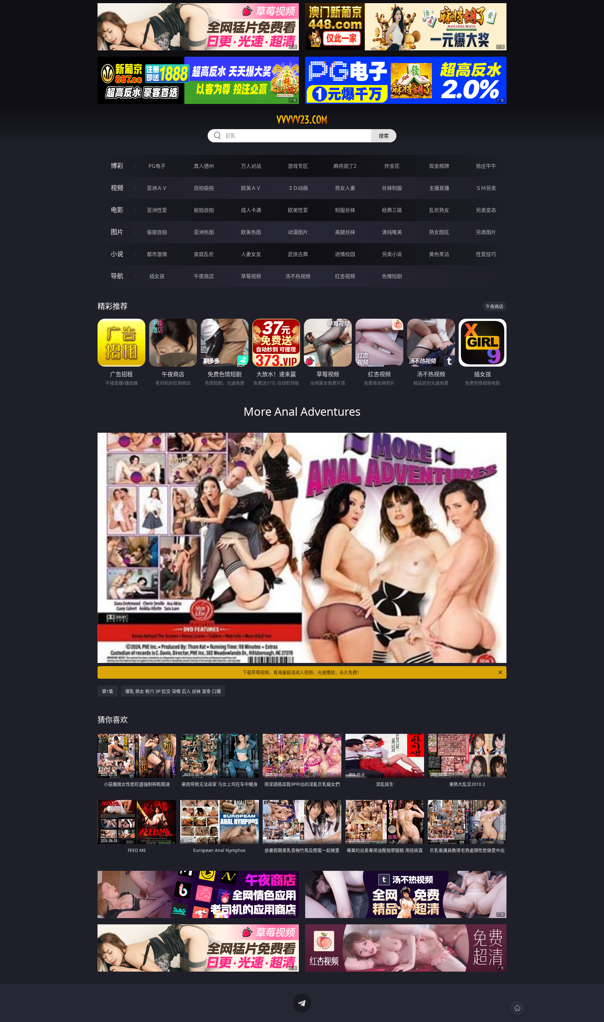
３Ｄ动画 (298, 188)
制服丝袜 (345, 210)
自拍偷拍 (204, 188)
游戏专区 (298, 166)
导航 (117, 276)
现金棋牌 (439, 166)
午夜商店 (204, 276)
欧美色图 (251, 232)
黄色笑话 (439, 254)
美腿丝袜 (345, 232)
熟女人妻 (345, 188)
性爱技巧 (486, 254)
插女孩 (157, 276)
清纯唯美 (392, 232)
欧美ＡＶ (251, 188)
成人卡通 (251, 210)
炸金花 (392, 166)
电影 (117, 210)
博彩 (117, 166)
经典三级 (392, 210)
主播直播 (439, 188)
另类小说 (392, 254)
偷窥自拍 (157, 232)
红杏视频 (345, 276)
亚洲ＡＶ (157, 188)
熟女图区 (439, 232)
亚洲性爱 (157, 210)
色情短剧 (392, 276)
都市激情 (157, 254)
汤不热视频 (297, 276)
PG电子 (156, 166)
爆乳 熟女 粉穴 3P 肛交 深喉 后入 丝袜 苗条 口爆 (173, 691)
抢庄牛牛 (486, 166)
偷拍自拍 (204, 210)
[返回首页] (517, 1008)
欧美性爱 (298, 210)
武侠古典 (298, 254)
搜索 (384, 135)
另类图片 (486, 232)
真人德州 (204, 166)
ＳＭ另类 (486, 188)
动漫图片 (298, 232)
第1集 (107, 691)
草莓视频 (251, 276)
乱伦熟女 (439, 210)
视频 (117, 188)
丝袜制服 (392, 188)
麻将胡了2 (344, 166)
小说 (117, 254)
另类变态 (486, 210)
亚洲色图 (204, 232)
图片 (117, 232)
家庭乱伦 (204, 254)
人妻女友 (251, 254)
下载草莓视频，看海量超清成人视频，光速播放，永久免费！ (302, 672)
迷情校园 (345, 254)
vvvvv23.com (302, 119)
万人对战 (251, 166)
